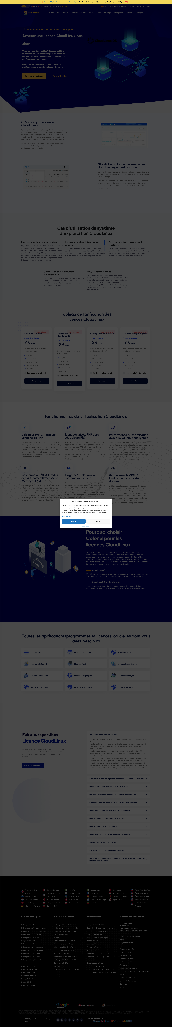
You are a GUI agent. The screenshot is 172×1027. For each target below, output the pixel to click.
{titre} (83, 526)
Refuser (98, 521)
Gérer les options (66, 516)
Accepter (74, 521)
